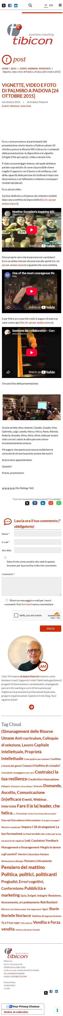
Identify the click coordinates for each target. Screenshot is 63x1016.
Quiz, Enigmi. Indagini (34, 895)
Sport (45, 909)
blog (13, 68)
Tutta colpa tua (26, 923)
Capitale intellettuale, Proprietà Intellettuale (25, 751)
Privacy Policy (10, 982)
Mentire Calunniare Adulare (33, 854)
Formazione (21, 813)
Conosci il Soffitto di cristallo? (41, 765)
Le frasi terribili (31, 833)
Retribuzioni (48, 902)
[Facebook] (34, 503)
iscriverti (27, 604)
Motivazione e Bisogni (12, 861)
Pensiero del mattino (23, 867)
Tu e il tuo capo (10, 922)
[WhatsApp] (58, 503)
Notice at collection (16, 1012)
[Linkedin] (43, 503)
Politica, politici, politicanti (29, 874)
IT (46, 5)
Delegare (5, 786)
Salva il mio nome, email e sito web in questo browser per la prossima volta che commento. (32, 563)
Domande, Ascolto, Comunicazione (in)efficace (31, 792)
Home (5, 68)
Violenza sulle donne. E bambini (28, 930)
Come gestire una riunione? (37, 759)
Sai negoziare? (34, 909)
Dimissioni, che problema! (22, 786)
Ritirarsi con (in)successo (13, 909)
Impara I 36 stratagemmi (38, 827)
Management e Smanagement (20, 847)
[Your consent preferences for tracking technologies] (57, 1010)
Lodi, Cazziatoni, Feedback (41, 840)
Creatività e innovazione (43, 779)
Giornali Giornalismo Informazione (21, 820)
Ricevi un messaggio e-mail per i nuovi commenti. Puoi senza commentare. (29, 602)
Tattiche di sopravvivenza (46, 915)
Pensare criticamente (38, 861)
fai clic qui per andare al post (36, 322)
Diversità (38, 786)
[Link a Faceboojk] (10, 5)
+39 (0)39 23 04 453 (15, 973)
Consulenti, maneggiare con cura (17, 772)
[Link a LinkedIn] (16, 5)
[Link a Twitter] (4, 5)
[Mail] (50, 503)
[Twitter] (27, 503)
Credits (7, 988)
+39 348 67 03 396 (18, 976)
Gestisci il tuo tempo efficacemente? (42, 814)
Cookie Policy (9, 985)
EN (51, 5)
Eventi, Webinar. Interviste (35, 68)
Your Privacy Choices (26, 1006)
